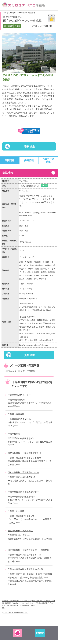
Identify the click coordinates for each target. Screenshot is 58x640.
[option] (29, 53)
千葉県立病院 (14, 434)
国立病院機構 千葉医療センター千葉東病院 (28, 550)
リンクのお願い (46, 601)
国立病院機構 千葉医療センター (23, 472)
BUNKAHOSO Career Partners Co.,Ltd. (15, 612)
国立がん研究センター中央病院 (20, 371)
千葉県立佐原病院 (16, 414)
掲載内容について (28, 605)
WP (3, 608)
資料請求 (29, 146)
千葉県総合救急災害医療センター (23, 492)
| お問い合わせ (36, 601)
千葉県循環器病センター (19, 395)
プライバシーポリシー (23, 601)
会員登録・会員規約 (9, 601)
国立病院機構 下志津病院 (20, 531)
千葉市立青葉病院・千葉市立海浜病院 (25, 569)
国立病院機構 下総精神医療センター (25, 453)
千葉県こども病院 (16, 511)
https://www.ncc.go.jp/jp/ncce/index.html (33, 345)
